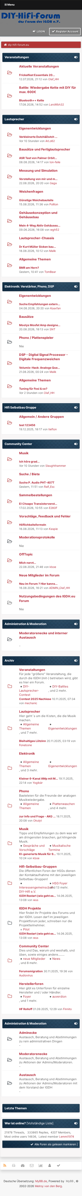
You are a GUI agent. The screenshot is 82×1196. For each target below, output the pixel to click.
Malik (52, 250)
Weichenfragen (31, 191)
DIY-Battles (60, 686)
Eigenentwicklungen (35, 128)
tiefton (52, 429)
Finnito (67, 1009)
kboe (53, 566)
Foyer (27, 996)
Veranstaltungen (17, 57)
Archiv (9, 660)
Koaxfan (55, 308)
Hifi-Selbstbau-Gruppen (38, 866)
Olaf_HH (53, 79)
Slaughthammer (55, 465)
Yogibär (38, 782)
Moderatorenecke (33, 1054)
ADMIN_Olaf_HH (59, 587)
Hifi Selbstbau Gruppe (20, 407)
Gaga (53, 183)
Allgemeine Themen (35, 259)
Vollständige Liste (39, 1123)
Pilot (26, 929)
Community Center (18, 444)
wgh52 (54, 229)
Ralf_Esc (49, 486)
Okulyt (37, 820)
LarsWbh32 (56, 104)
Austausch (27, 1075)
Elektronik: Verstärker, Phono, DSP (29, 286)
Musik (23, 453)
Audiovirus (26, 975)
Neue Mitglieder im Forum (39, 575)
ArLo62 (50, 141)
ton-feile (55, 162)
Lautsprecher (14, 119)
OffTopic (26, 554)
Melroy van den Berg (48, 1186)
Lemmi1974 (66, 1136)
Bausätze (26, 317)
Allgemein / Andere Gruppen (41, 417)
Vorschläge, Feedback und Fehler (45, 516)
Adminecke (28, 1033)
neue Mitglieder (34, 959)
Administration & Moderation (25, 624)
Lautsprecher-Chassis (36, 238)
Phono (24, 791)
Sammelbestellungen (35, 495)
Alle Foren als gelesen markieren (55, 1144)
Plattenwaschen (63, 804)
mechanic (31, 703)
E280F (53, 507)
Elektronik (27, 753)
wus (35, 900)
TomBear (50, 271)
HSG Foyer (59, 883)
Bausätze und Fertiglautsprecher (44, 149)
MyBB (69, 1181)
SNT (52, 329)
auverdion (59, 996)
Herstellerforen (31, 984)
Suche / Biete (29, 474)
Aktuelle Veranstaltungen (39, 66)
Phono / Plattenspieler (36, 338)
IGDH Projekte (30, 908)
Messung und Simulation (38, 170)
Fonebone (25, 745)
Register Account (67, 31)
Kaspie (53, 528)
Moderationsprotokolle (37, 537)
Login (40, 31)
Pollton (53, 204)
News (56, 959)
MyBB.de (41, 1181)
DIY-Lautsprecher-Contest (29, 691)
